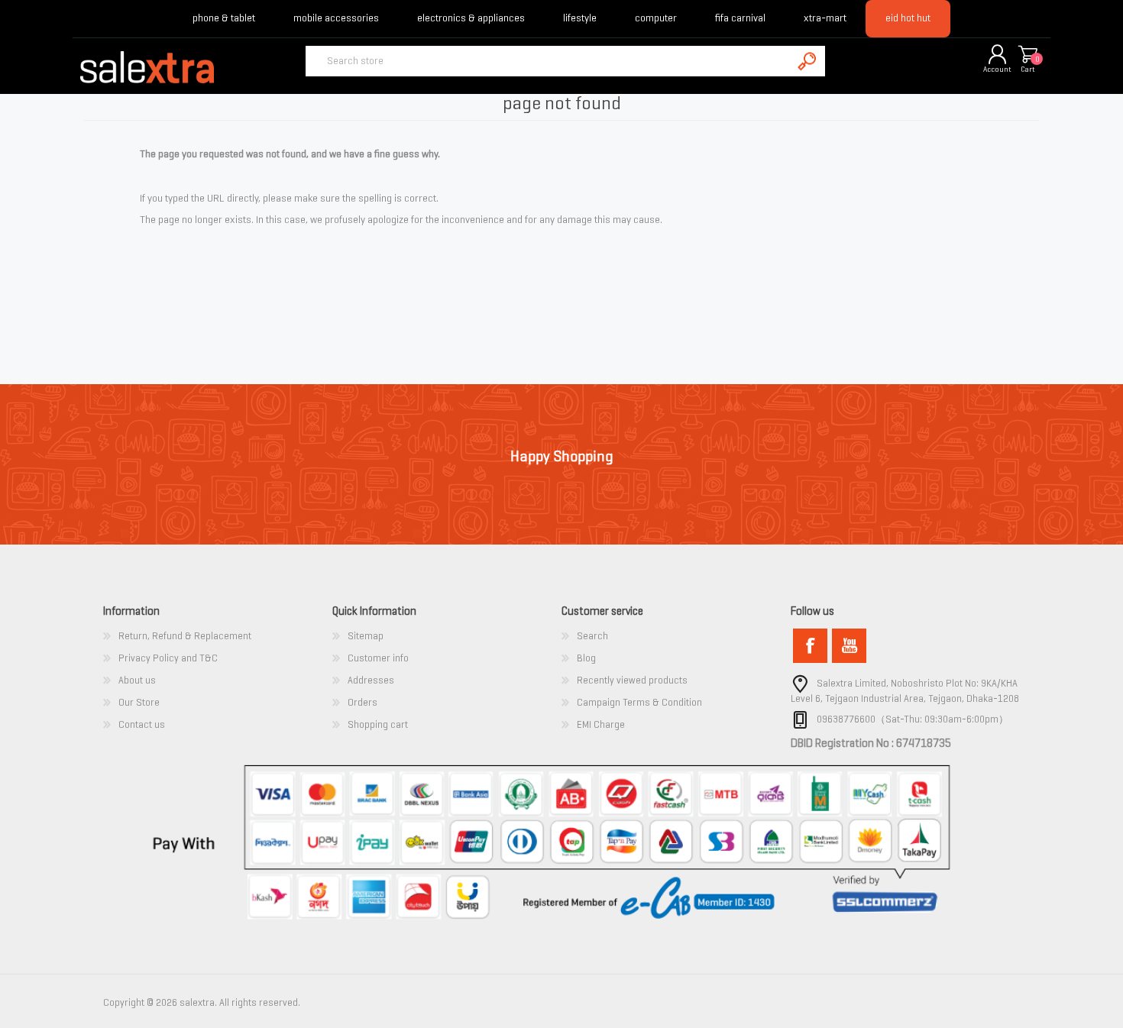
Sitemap (366, 635)
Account (997, 69)
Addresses (371, 680)
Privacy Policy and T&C (168, 657)
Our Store (139, 702)
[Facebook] (810, 646)
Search (592, 635)
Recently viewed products (632, 680)
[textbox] (548, 61)
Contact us (141, 724)
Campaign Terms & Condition (639, 702)
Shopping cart (1027, 55)
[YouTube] (849, 646)
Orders (362, 702)
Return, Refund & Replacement (184, 635)
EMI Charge (601, 724)
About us (137, 680)
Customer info (378, 657)
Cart (1028, 69)
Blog (586, 657)
